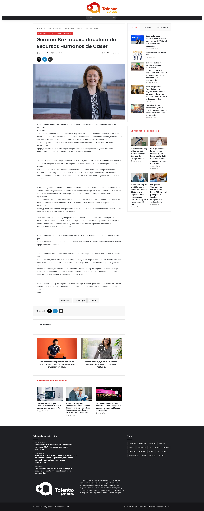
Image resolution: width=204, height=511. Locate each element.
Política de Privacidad (155, 507)
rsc (158, 451)
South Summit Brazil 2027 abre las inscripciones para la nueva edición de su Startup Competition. (108, 406)
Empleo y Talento (55, 33)
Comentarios (162, 27)
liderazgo (80, 300)
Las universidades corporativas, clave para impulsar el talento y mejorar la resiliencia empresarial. (156, 110)
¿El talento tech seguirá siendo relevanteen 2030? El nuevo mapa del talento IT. (49, 405)
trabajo (161, 455)
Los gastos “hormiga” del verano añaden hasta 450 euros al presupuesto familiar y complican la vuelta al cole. (158, 193)
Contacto (142, 507)
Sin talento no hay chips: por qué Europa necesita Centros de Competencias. (139, 153)
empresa (66, 300)
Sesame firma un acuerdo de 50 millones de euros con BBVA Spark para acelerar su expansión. (156, 41)
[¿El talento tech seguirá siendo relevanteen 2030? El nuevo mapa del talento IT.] (50, 394)
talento (94, 300)
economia (152, 443)
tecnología (152, 455)
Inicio (40, 28)
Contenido (132, 443)
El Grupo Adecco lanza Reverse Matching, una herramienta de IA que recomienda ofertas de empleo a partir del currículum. (158, 157)
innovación (132, 451)
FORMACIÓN (142, 447)
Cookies (167, 507)
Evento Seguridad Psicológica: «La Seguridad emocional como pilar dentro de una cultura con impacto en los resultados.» (156, 92)
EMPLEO (162, 443)
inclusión (166, 447)
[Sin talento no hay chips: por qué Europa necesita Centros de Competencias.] (139, 141)
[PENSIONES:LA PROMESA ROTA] (137, 55)
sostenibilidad (133, 455)
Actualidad (47, 28)
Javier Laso (42, 53)
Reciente (147, 27)
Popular (134, 27)
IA (150, 447)
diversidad (142, 443)
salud (164, 451)
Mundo (151, 451)
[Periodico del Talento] (102, 8)
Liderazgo (68, 33)
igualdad (157, 447)
